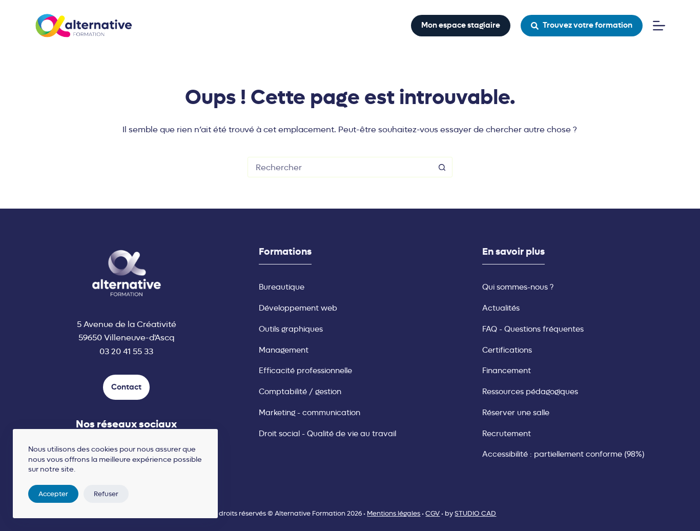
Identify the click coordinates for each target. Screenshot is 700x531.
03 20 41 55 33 (126, 351)
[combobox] (340, 167)
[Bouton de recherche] (442, 167)
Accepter (53, 494)
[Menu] (659, 25)
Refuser (106, 494)
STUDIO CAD (475, 513)
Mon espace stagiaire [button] (460, 25)
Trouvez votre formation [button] (587, 25)
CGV (432, 513)
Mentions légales (393, 513)
